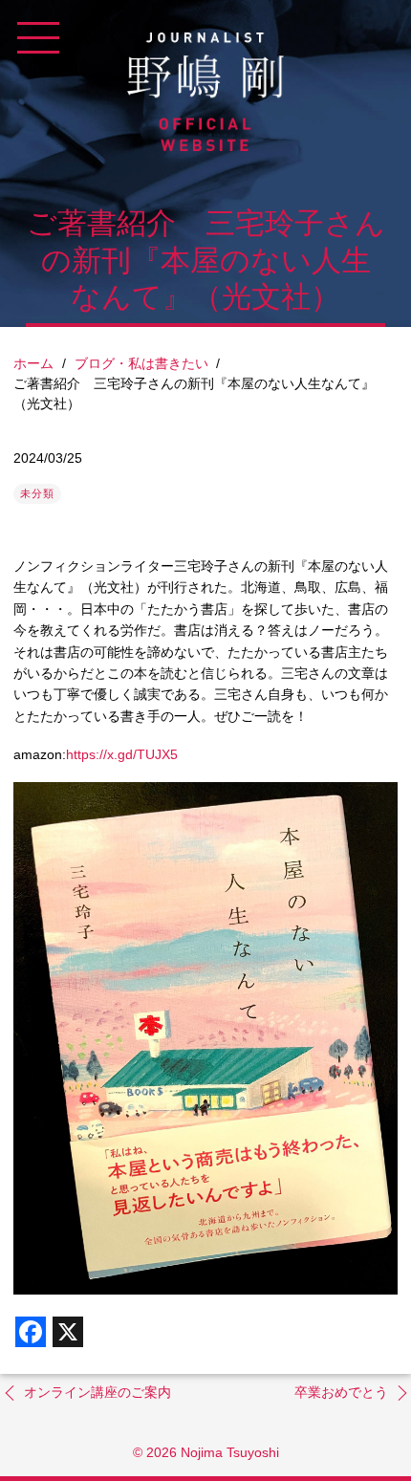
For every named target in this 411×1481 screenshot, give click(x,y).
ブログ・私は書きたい (141, 363)
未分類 (37, 493)
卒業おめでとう (341, 1392)
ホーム (33, 363)
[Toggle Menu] (38, 38)
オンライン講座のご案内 (97, 1392)
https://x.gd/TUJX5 (122, 754)
